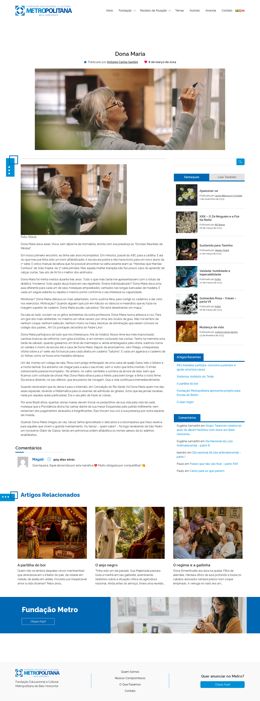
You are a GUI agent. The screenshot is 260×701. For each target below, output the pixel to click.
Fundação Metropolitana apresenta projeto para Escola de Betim (208, 393)
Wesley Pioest (222, 250)
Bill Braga (220, 224)
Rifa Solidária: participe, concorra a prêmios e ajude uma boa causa (206, 367)
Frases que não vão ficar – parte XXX (214, 464)
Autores (195, 10)
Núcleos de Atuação (153, 10)
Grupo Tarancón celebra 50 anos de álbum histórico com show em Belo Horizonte (209, 430)
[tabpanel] (209, 264)
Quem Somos (130, 671)
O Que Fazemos (130, 684)
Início (109, 10)
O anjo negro (185, 402)
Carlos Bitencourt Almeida (228, 195)
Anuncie (211, 10)
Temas (179, 10)
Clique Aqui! (38, 621)
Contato (227, 10)
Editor (218, 279)
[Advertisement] (130, 33)
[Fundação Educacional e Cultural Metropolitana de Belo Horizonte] (43, 10)
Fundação (125, 10)
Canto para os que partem (207, 471)
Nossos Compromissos (130, 678)
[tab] (191, 177)
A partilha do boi (187, 383)
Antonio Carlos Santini (226, 332)
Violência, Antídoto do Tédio (195, 376)
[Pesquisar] (240, 161)
